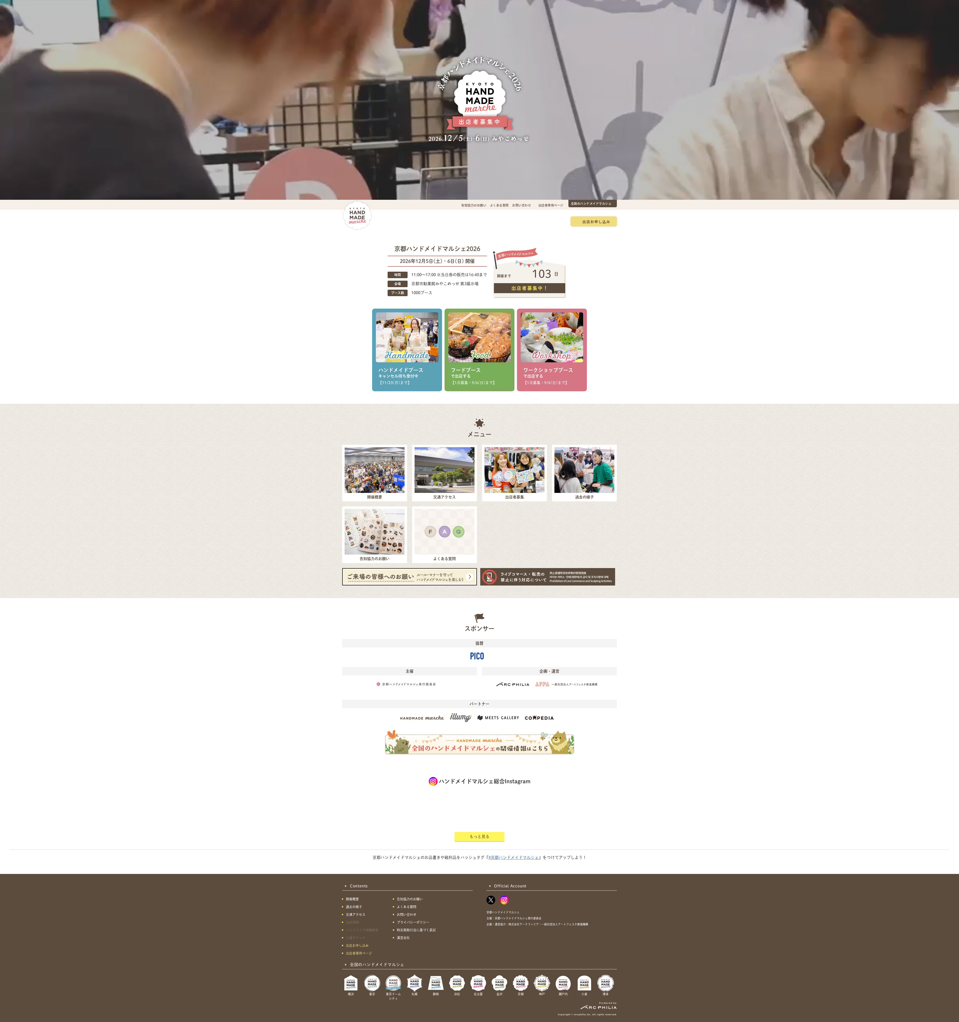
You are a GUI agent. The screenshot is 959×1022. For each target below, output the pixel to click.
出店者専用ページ (550, 205)
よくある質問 (499, 205)
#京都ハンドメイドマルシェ (513, 857)
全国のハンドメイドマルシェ (591, 203)
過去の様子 (450, 221)
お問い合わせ (521, 205)
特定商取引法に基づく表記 (416, 930)
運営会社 (403, 937)
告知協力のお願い (473, 205)
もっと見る (479, 836)
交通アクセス (421, 221)
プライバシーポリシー (413, 922)
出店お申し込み (596, 221)
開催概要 (393, 221)
